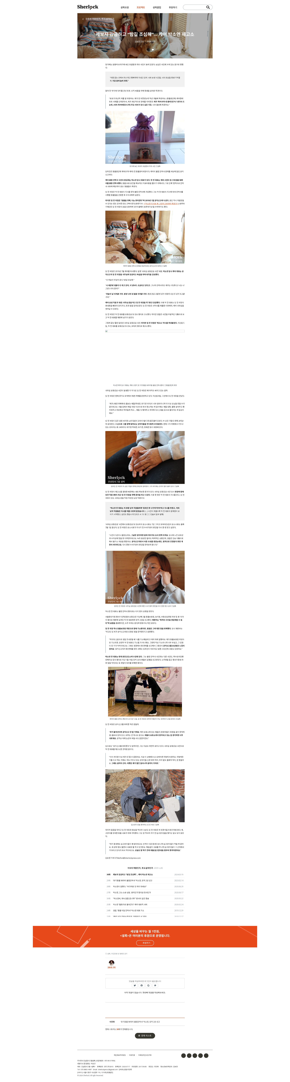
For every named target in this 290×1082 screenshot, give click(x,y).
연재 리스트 (146, 1035)
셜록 (93, 1055)
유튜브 (200, 1055)
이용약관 (132, 1055)
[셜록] (87, 7)
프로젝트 (141, 7)
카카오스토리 (206, 1055)
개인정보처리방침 (120, 1055)
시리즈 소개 (158, 868)
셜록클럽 (157, 7)
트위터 (195, 1055)
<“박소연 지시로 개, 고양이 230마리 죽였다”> (161, 203)
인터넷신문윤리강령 (125, 1069)
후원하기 (173, 7)
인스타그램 (189, 1055)
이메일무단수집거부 (145, 1055)
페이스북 (183, 1055)
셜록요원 (125, 7)
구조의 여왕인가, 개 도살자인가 (99, 18)
